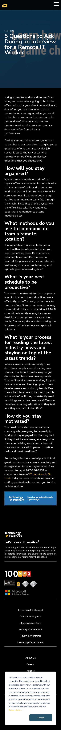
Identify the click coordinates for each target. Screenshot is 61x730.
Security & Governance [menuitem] (30, 629)
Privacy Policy (15, 710)
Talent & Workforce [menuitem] (30, 636)
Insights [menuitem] (31, 670)
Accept (40, 717)
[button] (56, 3)
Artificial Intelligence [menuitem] (30, 616)
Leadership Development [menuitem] (30, 642)
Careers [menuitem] (30, 664)
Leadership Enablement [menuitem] (30, 610)
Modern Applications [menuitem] (30, 623)
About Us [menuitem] (30, 658)
